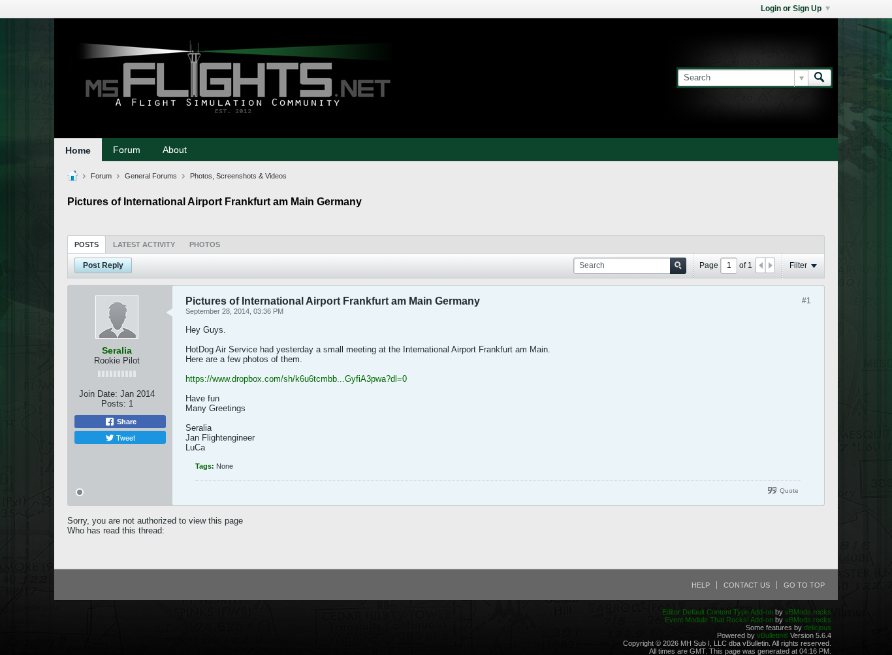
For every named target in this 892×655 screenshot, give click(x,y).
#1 (806, 300)
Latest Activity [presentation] (144, 244)
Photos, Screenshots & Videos (238, 176)
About (175, 149)
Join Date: (98, 394)
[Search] (819, 77)
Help (701, 585)
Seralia (117, 350)
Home (78, 150)
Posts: (113, 404)
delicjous (817, 627)
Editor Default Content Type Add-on (717, 612)
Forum (126, 149)
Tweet (124, 437)
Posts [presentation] (86, 244)
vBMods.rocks (808, 612)
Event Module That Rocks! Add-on (719, 620)
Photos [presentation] (204, 244)
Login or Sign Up (791, 8)
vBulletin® (772, 635)
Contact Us (747, 585)
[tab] (86, 244)
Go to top (804, 585)
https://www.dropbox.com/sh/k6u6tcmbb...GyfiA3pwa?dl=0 (296, 379)
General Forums (151, 176)
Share (125, 422)
